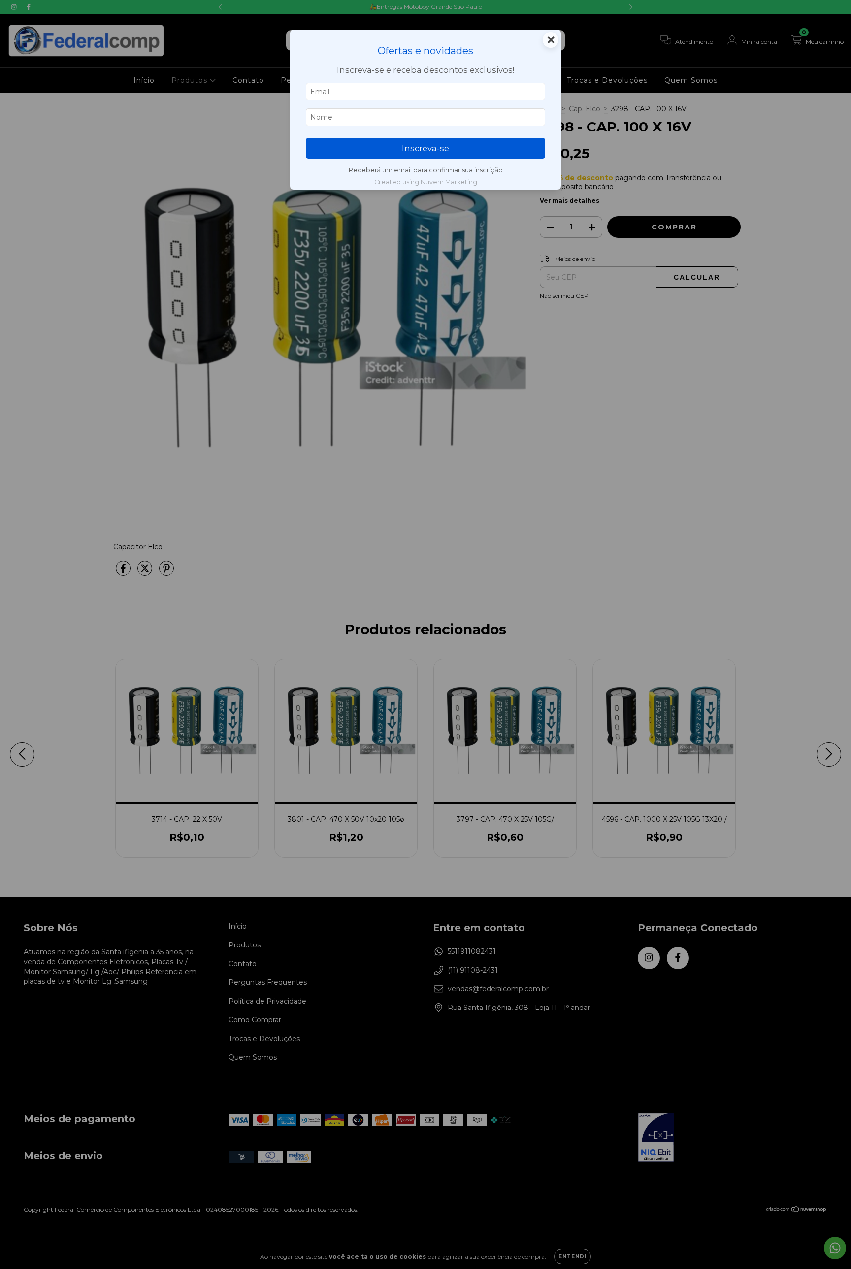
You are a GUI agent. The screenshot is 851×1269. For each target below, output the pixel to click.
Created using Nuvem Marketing (425, 182)
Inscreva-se (425, 148)
